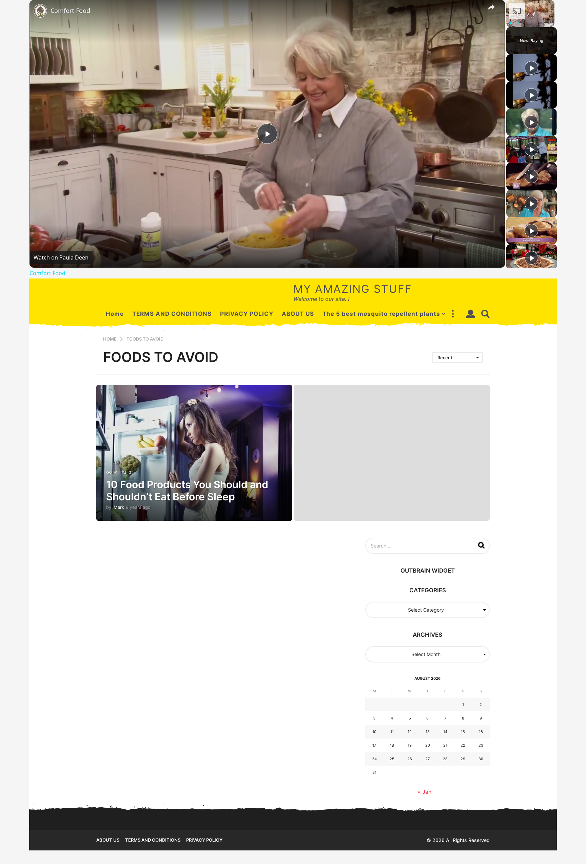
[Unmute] (518, 23)
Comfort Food (70, 10)
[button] (453, 314)
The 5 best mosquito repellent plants (381, 313)
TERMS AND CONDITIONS (172, 313)
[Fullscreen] (550, 23)
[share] (491, 7)
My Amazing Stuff (352, 288)
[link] (40, 11)
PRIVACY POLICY (246, 313)
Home (115, 313)
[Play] (510, 23)
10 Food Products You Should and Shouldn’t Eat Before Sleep (187, 490)
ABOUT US (298, 313)
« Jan (425, 791)
